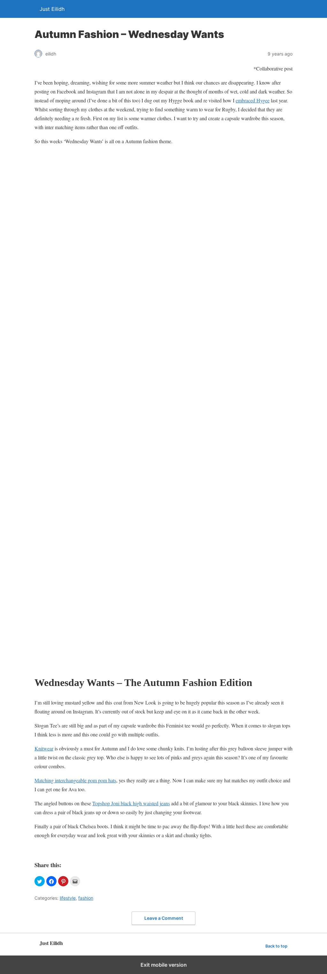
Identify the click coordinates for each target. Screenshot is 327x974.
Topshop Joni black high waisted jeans (131, 803)
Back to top (276, 946)
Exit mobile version (164, 965)
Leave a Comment (163, 918)
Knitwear (43, 748)
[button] (39, 881)
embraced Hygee (253, 100)
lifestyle (68, 898)
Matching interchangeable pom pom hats (75, 780)
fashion (85, 898)
